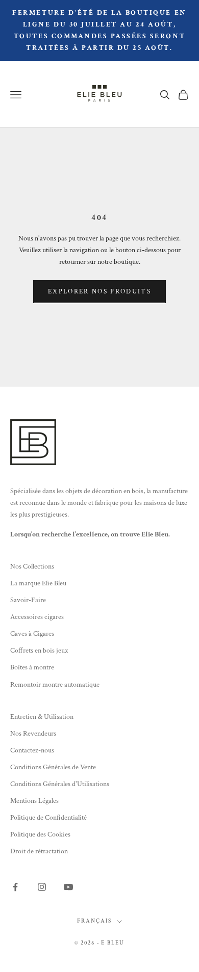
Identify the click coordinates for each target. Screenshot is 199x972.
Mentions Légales (34, 800)
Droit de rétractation (39, 851)
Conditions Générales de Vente (53, 767)
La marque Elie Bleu (38, 583)
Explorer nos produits (99, 291)
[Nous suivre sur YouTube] (68, 887)
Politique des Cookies (40, 834)
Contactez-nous (32, 750)
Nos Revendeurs (33, 733)
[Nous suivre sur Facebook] (15, 887)
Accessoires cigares (37, 617)
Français (94, 921)
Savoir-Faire (28, 600)
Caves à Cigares (32, 633)
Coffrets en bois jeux (39, 650)
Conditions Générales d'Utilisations (59, 784)
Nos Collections (32, 566)
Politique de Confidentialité (48, 817)
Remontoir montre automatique (55, 684)
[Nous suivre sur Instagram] (42, 887)
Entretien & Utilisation (41, 716)
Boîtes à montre (32, 667)
